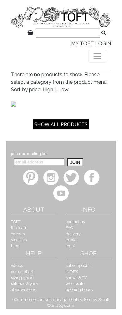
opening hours (79, 289)
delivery (73, 234)
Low (63, 89)
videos (17, 265)
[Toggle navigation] (97, 56)
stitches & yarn (24, 283)
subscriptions (78, 265)
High (48, 89)
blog (15, 245)
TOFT (15, 221)
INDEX (72, 271)
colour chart (22, 271)
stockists (19, 240)
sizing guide (22, 277)
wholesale (75, 283)
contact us (75, 221)
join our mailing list (29, 153)
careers (18, 234)
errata (71, 240)
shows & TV (76, 277)
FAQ (69, 227)
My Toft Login (91, 44)
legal (70, 245)
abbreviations (23, 289)
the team (19, 227)
